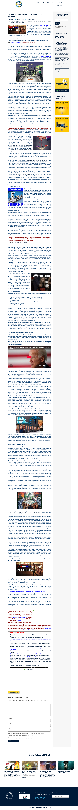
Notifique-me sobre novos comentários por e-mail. (21, 735)
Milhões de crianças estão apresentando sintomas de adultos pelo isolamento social (30, 664)
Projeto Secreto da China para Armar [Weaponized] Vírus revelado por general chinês (30, 646)
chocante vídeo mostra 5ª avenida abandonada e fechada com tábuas (30, 658)
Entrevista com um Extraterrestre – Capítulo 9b (61, 72)
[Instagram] (56, 37)
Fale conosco (38, 792)
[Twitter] (61, 37)
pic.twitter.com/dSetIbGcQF (21, 242)
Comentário (11, 702)
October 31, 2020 (30, 245)
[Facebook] (58, 37)
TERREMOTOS (23, 617)
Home (38, 2)
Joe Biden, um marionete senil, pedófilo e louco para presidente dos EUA (27, 591)
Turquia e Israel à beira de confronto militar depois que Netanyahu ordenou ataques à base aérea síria (61, 49)
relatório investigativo (40, 170)
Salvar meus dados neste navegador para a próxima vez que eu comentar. (26, 733)
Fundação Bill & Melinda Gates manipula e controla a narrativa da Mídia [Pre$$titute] (30, 659)
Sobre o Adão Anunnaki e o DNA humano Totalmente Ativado (62, 54)
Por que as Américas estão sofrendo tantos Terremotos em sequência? (62, 68)
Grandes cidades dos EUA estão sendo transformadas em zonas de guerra (26, 637)
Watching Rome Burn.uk (16, 42)
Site (9, 728)
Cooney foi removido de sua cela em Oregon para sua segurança (20, 150)
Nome (10, 718)
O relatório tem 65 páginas (23, 174)
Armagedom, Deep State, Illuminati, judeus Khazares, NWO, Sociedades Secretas (29, 21)
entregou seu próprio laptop (20, 140)
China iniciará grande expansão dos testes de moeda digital (23, 656)
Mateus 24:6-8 (20, 620)
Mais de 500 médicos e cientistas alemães (29, 655)
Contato (59, 5)
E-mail (10, 723)
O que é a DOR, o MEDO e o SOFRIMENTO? (61, 64)
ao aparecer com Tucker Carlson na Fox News (37, 160)
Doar (52, 2)
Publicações (59, 2)
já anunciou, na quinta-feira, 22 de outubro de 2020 (32, 231)
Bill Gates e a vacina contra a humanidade (26, 642)
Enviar (57, 23)
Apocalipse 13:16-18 (29, 629)
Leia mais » (6, 778)
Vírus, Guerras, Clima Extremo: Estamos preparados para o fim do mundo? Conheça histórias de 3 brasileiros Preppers (62, 58)
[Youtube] (63, 37)
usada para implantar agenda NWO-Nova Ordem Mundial (28, 653)
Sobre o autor (45, 2)
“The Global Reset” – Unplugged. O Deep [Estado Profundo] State (24, 665)
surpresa (41, 25)
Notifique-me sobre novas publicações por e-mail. (21, 738)
